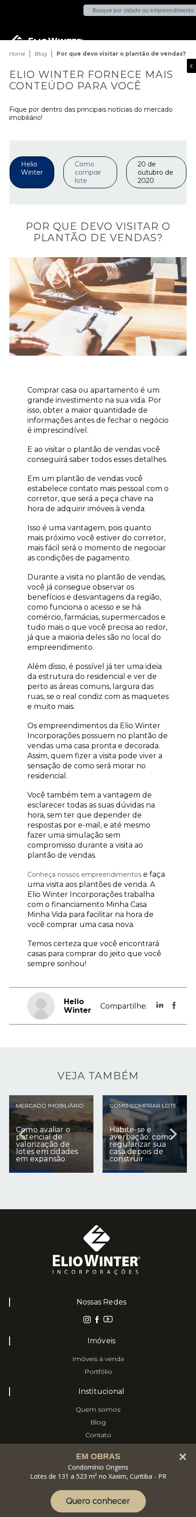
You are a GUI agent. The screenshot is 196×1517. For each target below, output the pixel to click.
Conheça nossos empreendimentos (84, 874)
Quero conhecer (98, 1501)
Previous (23, 1134)
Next (173, 1134)
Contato (98, 1435)
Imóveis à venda (98, 1359)
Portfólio (98, 1371)
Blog (98, 1422)
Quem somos (98, 1409)
